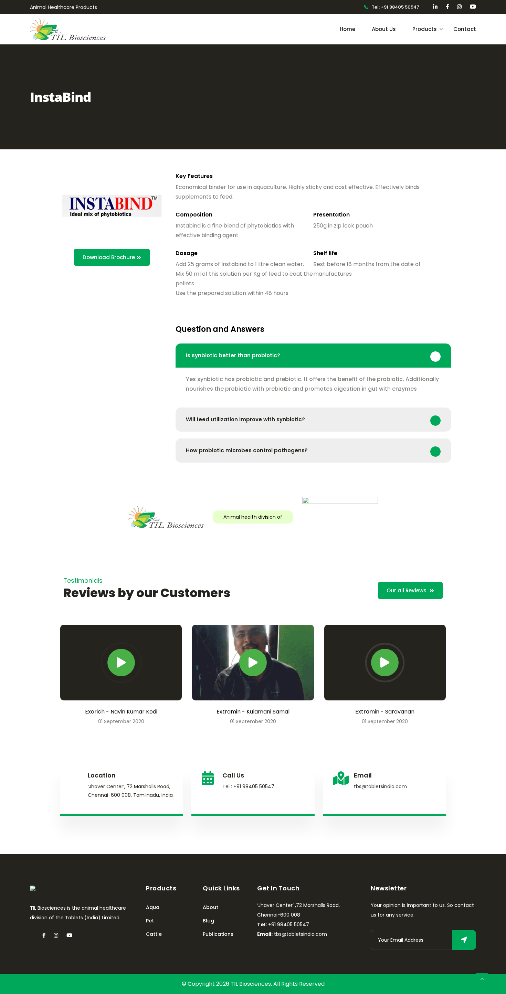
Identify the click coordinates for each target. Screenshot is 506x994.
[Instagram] (56, 935)
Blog (208, 920)
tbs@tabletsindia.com (380, 786)
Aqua (152, 907)
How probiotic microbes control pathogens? (247, 450)
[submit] (464, 940)
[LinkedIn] (32, 935)
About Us (384, 29)
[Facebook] (43, 935)
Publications (218, 934)
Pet (150, 920)
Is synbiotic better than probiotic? (233, 355)
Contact (464, 29)
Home (347, 29)
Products (424, 29)
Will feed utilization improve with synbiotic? (245, 419)
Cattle (154, 934)
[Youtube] (69, 935)
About (210, 907)
